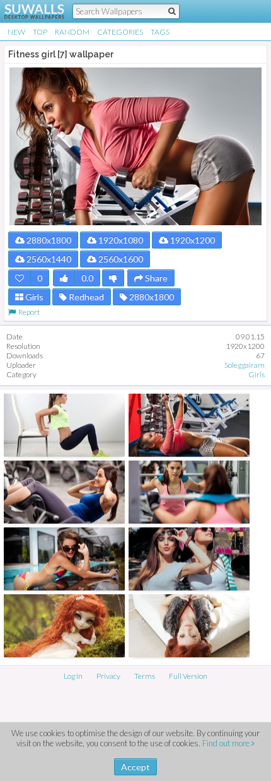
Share (155, 278)
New (16, 32)
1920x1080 (119, 240)
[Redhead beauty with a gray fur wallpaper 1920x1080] (189, 625)
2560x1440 (48, 259)
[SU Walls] (27, 11)
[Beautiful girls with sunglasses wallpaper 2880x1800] (189, 558)
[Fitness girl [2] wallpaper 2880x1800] (64, 425)
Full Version (188, 676)
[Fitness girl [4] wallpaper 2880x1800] (189, 492)
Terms (144, 676)
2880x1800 (48, 240)
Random (72, 32)
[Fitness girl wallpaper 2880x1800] (189, 425)
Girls (33, 296)
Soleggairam (244, 365)
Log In (73, 676)
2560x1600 (119, 259)
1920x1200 (191, 240)
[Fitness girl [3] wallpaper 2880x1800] (64, 492)
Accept (135, 766)
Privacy (108, 676)
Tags (160, 32)
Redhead (85, 296)
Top (40, 32)
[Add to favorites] (19, 277)
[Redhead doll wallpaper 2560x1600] (64, 625)
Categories (120, 32)
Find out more (226, 743)
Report (28, 312)
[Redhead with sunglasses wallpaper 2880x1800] (64, 558)
